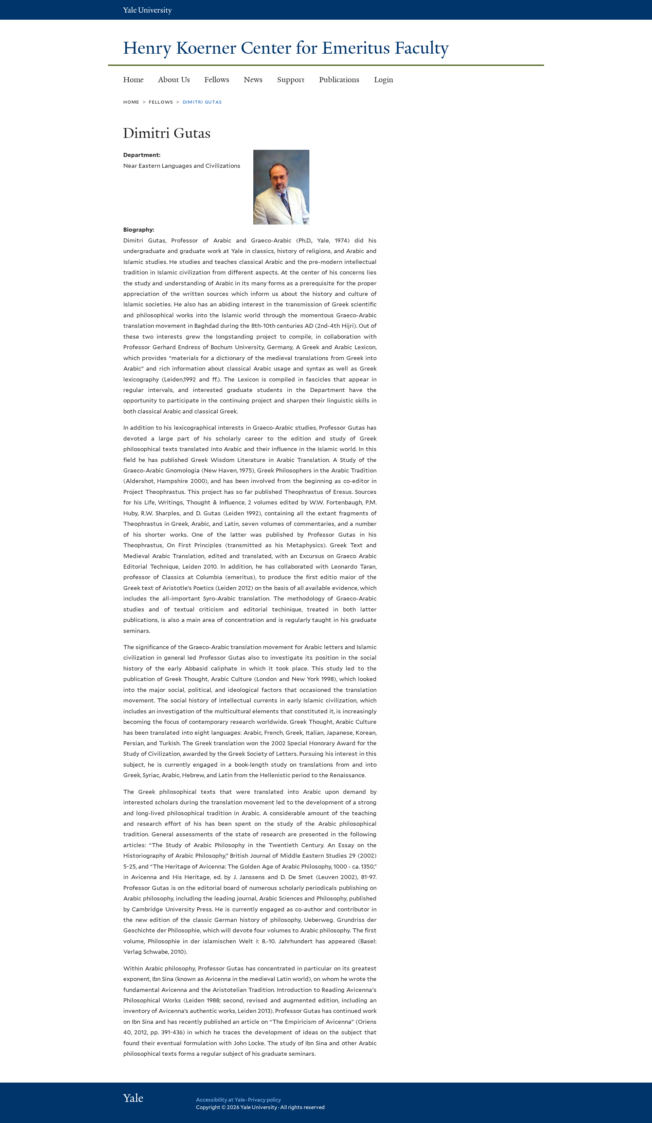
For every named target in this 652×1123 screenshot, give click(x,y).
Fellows (216, 80)
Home (133, 80)
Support (291, 80)
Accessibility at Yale (220, 1100)
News (253, 80)
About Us (174, 80)
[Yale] (134, 1099)
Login (383, 80)
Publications (339, 80)
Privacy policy (264, 1100)
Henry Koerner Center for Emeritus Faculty (288, 48)
